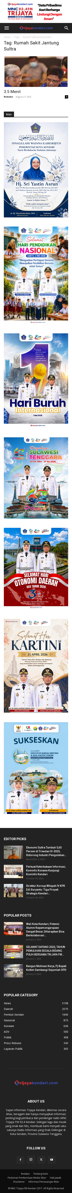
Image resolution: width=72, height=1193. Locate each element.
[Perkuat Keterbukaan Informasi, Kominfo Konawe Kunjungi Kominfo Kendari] (13, 871)
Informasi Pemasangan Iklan (43, 1181)
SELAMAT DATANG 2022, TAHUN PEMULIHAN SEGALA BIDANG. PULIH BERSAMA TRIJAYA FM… (45, 950)
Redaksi (8, 96)
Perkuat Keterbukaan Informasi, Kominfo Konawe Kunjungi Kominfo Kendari (46, 870)
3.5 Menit (12, 91)
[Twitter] (41, 1160)
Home (7, 37)
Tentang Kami (40, 1173)
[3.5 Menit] (36, 71)
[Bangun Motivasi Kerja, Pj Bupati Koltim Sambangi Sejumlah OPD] (13, 970)
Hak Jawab (55, 1177)
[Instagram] (31, 1159)
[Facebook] (20, 1160)
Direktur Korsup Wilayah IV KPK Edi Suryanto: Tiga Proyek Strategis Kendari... (45, 889)
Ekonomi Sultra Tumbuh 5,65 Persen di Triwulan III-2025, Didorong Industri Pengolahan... (46, 851)
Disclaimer (19, 1181)
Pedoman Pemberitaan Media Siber (27, 1177)
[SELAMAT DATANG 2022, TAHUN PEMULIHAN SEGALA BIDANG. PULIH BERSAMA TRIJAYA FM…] (13, 951)
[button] (6, 28)
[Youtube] (51, 1160)
